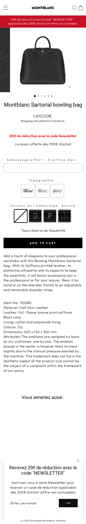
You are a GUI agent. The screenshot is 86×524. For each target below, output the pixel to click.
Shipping (27, 121)
